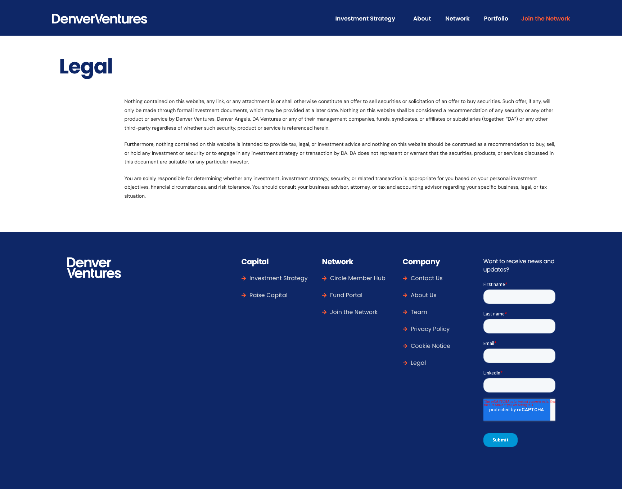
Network (457, 18)
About (422, 18)
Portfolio (496, 18)
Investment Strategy (365, 18)
